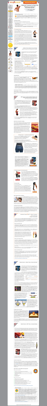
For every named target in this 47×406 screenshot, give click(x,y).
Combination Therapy (10, 41)
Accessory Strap (35, 190)
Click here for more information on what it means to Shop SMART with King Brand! (23, 385)
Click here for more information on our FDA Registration (21, 401)
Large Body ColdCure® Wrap (17, 178)
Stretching (10, 40)
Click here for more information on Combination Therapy (21, 258)
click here (17, 363)
